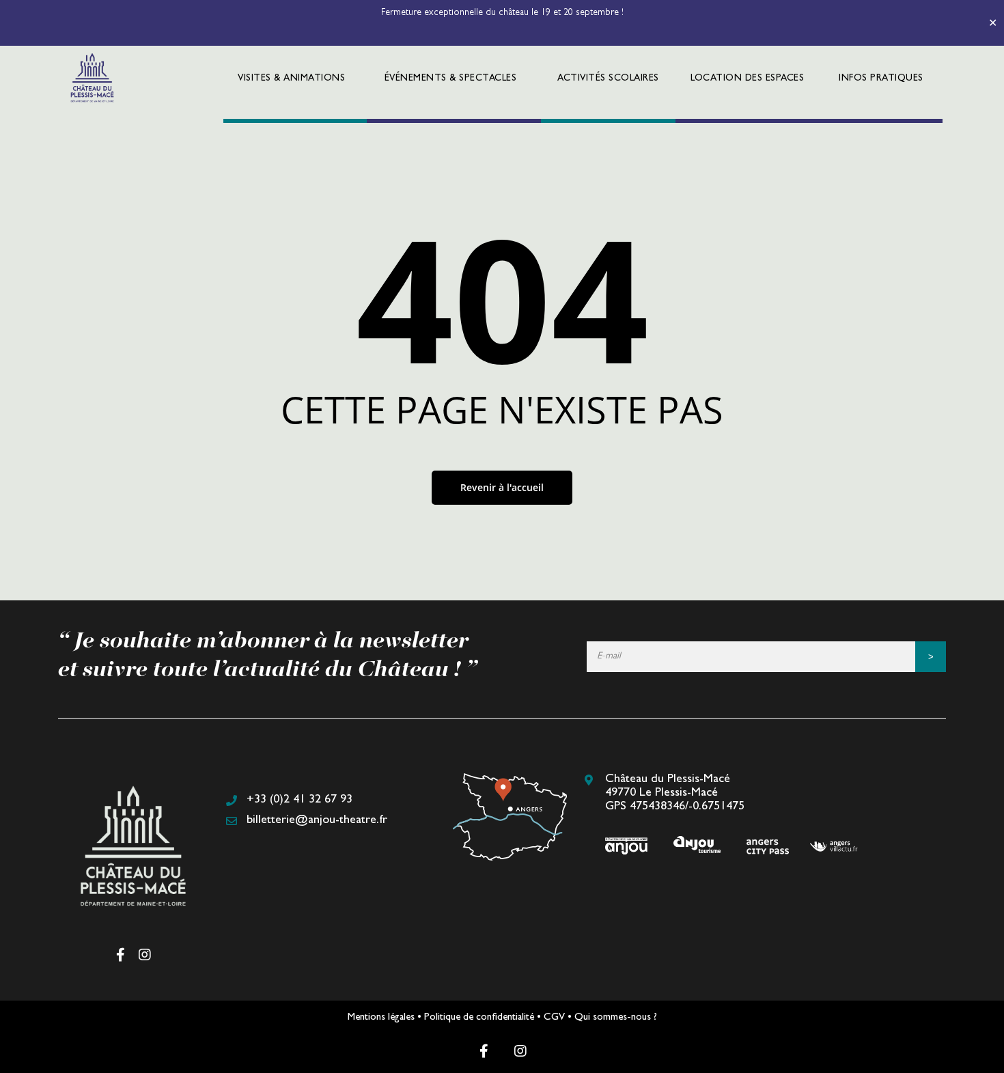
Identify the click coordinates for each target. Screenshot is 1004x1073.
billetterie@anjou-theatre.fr (317, 821)
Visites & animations (291, 78)
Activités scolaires (608, 78)
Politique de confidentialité (479, 1018)
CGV (554, 1018)
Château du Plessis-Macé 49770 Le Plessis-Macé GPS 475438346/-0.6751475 (674, 793)
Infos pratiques (881, 78)
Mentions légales (381, 1018)
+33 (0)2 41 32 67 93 (299, 800)
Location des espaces (747, 78)
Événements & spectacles (451, 78)
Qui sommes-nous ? (615, 1018)
